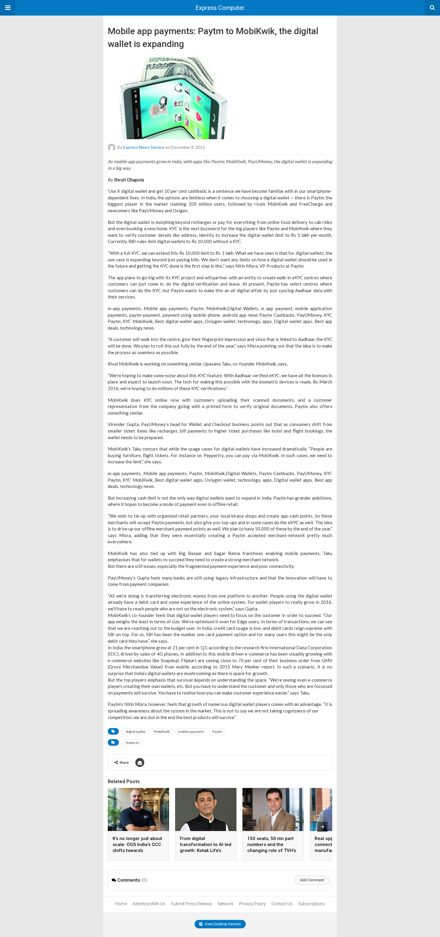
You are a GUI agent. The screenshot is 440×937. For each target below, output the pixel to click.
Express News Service (143, 147)
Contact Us (281, 903)
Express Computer (220, 7)
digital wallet (135, 731)
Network (225, 903)
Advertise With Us (149, 903)
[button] (8, 8)
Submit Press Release (191, 903)
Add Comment (312, 880)
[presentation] (322, 827)
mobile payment (191, 731)
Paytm (217, 731)
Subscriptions (311, 903)
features (132, 742)
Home (121, 903)
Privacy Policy (252, 903)
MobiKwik (162, 731)
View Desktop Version (222, 924)
